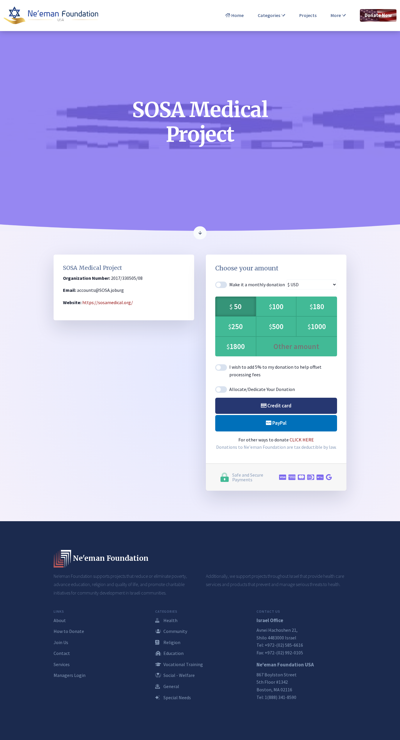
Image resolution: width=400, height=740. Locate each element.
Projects (308, 15)
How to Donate (69, 631)
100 (276, 306)
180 (317, 306)
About (60, 620)
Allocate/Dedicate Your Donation (262, 389)
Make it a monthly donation (257, 284)
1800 (235, 346)
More (336, 15)
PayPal (278, 423)
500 (276, 326)
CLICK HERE (302, 440)
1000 (316, 326)
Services (62, 664)
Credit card (278, 405)
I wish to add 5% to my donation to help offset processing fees (275, 370)
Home (237, 15)
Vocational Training (183, 664)
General (171, 686)
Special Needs (177, 697)
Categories (269, 15)
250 (235, 326)
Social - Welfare (179, 675)
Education (173, 653)
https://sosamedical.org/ (107, 302)
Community (175, 631)
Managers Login (70, 675)
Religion (171, 642)
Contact (62, 653)
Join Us (61, 642)
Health (170, 620)
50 (235, 306)
